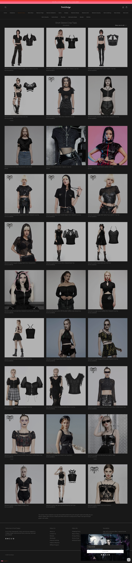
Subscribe (105, 551)
